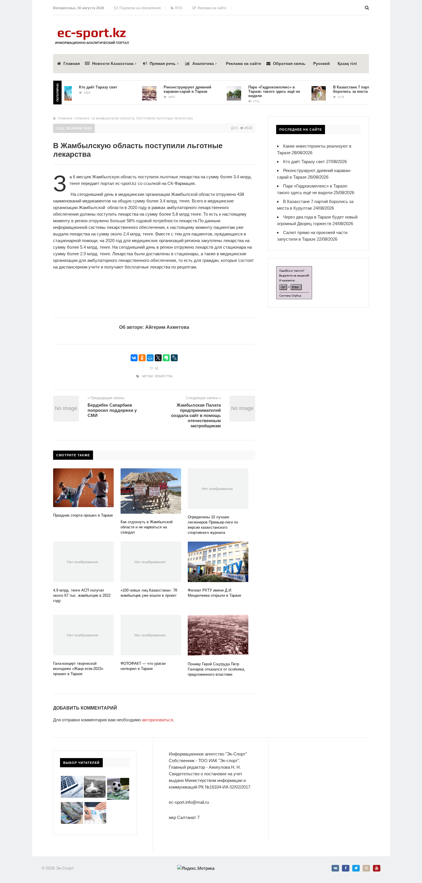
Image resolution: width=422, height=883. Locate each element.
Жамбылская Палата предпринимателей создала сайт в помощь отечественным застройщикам (196, 415)
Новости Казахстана (112, 63)
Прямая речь (163, 63)
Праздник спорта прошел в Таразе (83, 515)
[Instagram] (366, 868)
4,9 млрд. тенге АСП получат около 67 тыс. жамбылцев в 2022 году (82, 595)
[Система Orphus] (294, 269)
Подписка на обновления (139, 8)
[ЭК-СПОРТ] (92, 29)
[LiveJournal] (174, 357)
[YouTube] (376, 868)
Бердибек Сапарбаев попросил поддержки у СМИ (112, 410)
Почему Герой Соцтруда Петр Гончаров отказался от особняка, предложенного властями (216, 669)
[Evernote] (166, 357)
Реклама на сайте (211, 8)
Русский (321, 63)
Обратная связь (289, 63)
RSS (177, 8)
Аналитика (203, 63)
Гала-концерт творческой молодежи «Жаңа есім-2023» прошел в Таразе (78, 668)
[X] (158, 357)
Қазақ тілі (347, 63)
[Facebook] (345, 868)
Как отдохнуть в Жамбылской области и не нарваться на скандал (147, 527)
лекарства (163, 376)
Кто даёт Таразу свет (88, 87)
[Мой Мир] (150, 357)
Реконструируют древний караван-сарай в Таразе (177, 89)
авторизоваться (157, 719)
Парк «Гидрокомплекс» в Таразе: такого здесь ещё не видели (264, 91)
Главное (82, 118)
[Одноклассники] (142, 357)
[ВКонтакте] (134, 357)
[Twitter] (356, 868)
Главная (71, 63)
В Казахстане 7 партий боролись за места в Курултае (351, 89)
